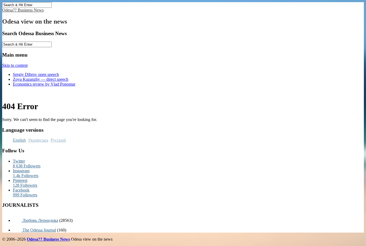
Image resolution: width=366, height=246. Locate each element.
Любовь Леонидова (39, 220)
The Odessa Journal (38, 230)
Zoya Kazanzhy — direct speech (40, 79)
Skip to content (15, 65)
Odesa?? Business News (23, 10)
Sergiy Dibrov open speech (36, 74)
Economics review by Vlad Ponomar (44, 84)
